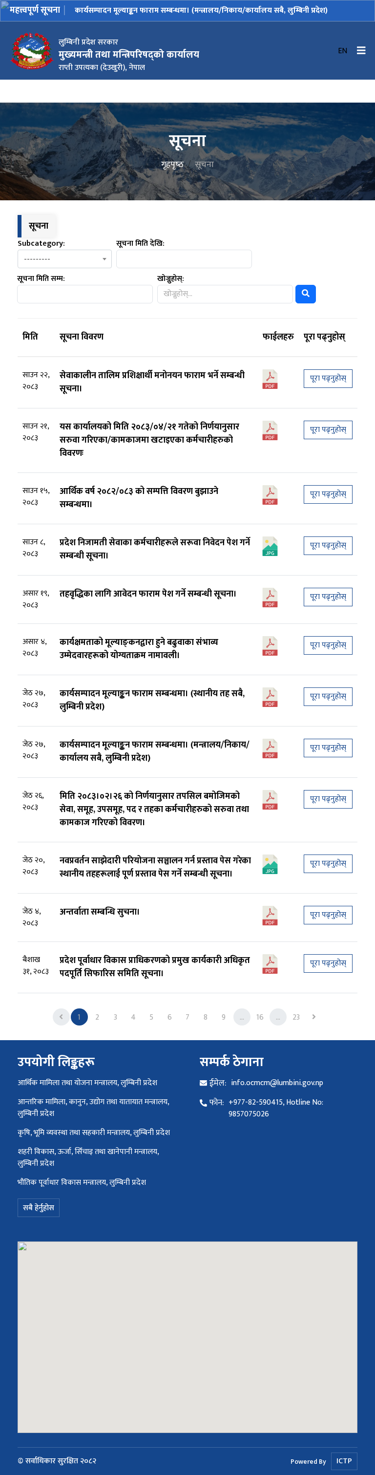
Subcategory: (41, 244)
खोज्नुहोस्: (170, 279)
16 (260, 1017)
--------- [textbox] (37, 259)
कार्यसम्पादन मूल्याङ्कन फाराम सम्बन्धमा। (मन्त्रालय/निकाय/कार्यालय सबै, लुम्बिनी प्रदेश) (201, 10)
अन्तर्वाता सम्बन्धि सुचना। (100, 912)
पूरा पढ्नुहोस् (328, 378)
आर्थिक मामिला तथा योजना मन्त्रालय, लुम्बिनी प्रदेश (87, 1083)
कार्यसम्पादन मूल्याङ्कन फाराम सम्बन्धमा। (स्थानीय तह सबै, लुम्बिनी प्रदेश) (152, 700)
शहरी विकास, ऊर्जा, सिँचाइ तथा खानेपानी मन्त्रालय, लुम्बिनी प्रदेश (88, 1157)
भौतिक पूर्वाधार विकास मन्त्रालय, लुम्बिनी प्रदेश (82, 1182)
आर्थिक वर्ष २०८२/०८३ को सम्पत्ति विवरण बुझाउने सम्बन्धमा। (139, 498)
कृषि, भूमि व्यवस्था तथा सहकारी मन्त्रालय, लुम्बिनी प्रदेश (94, 1132)
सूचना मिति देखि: (140, 244)
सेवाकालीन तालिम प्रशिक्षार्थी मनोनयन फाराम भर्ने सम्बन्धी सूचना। (152, 382)
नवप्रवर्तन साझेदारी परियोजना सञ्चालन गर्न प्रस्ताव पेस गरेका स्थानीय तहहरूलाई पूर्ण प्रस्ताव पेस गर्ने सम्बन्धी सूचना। (155, 867)
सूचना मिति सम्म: (41, 279)
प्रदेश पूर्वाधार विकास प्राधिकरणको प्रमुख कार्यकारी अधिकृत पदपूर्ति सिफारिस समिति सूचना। (155, 967)
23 (296, 1017)
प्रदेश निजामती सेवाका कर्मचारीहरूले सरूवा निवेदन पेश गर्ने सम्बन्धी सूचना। (155, 549)
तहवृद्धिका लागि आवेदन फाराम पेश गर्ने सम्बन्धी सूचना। (148, 594)
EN (342, 51)
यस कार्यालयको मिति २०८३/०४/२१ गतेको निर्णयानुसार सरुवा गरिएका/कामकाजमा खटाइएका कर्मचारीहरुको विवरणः (149, 440)
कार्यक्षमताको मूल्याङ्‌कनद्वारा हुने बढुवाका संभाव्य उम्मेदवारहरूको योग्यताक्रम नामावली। (139, 649)
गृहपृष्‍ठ (172, 164)
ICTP (344, 1461)
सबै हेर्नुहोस (38, 1208)
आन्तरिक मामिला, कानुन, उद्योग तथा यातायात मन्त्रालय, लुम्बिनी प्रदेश (93, 1107)
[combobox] (65, 259)
